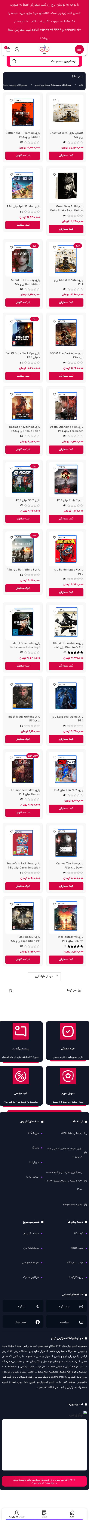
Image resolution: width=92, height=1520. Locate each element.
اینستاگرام (64, 1307)
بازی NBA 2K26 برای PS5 (68, 790)
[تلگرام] (38, 1307)
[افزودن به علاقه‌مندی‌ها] (54, 101)
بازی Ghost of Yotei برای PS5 (68, 282)
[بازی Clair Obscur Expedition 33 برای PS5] (22, 916)
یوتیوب (64, 1322)
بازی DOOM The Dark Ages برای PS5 (66, 355)
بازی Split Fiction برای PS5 (23, 206)
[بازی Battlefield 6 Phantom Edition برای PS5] (22, 112)
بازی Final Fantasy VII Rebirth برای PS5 (69, 939)
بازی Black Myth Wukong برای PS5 (24, 719)
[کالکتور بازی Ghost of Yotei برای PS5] (66, 112)
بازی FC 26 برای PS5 (28, 500)
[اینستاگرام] (81, 1307)
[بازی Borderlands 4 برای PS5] (66, 548)
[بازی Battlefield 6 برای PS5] (22, 548)
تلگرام (21, 1307)
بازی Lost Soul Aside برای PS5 (67, 719)
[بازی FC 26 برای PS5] (22, 479)
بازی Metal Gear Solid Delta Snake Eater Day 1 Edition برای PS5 (25, 647)
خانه (80, 85)
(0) (64, 142)
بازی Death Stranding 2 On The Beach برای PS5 (66, 429)
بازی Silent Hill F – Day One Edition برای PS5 (25, 282)
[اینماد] (44, 1444)
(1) (65, 946)
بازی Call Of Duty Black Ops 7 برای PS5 (23, 355)
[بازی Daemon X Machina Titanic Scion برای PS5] (22, 406)
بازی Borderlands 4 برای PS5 (68, 571)
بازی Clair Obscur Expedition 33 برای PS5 (24, 939)
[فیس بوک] (38, 1322)
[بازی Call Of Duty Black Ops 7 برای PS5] (22, 332)
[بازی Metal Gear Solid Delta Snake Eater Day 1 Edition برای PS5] (22, 622)
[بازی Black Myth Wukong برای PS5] (22, 696)
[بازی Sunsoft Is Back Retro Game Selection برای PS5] (22, 842)
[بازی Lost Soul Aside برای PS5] (66, 696)
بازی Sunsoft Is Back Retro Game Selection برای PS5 (23, 865)
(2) (65, 652)
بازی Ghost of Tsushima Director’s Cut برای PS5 (68, 645)
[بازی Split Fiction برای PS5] (22, 185)
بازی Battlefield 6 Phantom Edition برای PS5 (23, 135)
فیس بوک (21, 1322)
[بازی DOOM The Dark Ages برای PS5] (66, 332)
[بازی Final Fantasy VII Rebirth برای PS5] (66, 916)
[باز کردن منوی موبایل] (79, 49)
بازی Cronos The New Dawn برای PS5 (69, 865)
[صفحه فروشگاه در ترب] (78, 1415)
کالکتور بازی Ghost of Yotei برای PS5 (66, 135)
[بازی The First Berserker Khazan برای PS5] (22, 769)
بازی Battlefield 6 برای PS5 (23, 569)
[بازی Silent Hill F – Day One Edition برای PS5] (22, 259)
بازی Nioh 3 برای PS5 (70, 500)
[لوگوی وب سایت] (44, 49)
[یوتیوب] (81, 1322)
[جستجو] (14, 61)
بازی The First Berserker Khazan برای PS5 (24, 792)
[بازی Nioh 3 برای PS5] (66, 479)
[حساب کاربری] (17, 49)
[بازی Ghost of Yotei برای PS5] (66, 259)
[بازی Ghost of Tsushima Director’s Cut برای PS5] (66, 622)
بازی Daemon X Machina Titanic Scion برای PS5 (24, 429)
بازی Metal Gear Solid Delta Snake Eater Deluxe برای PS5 (66, 210)
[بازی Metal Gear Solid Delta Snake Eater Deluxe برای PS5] (66, 185)
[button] (66, 156)
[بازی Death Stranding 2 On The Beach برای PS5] (66, 406)
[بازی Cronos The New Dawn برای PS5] (66, 842)
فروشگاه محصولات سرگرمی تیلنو (52, 85)
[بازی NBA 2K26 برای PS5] (66, 769)
